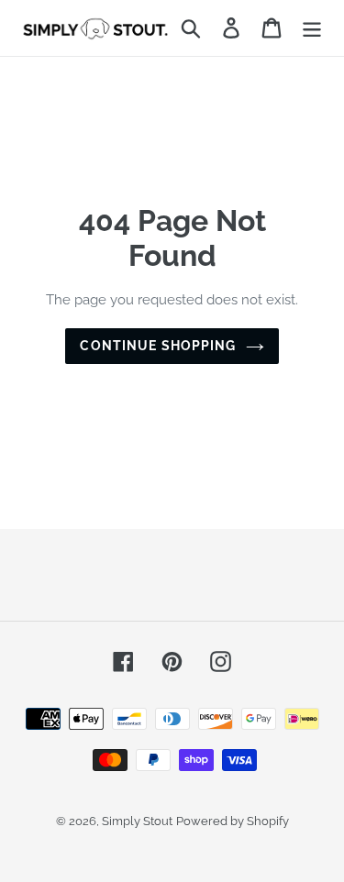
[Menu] (312, 27)
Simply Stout (137, 821)
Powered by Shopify (232, 821)
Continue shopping (158, 345)
